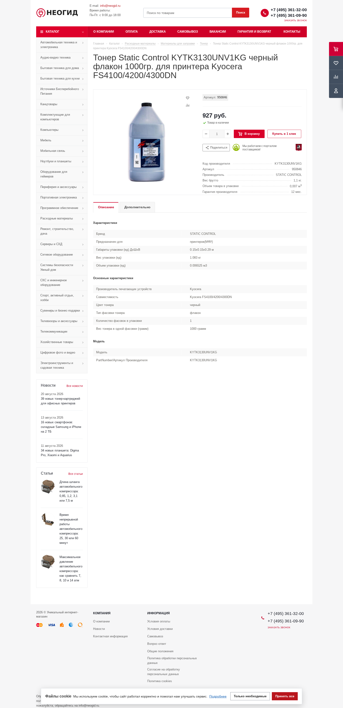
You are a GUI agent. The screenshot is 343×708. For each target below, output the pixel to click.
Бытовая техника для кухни (60, 78)
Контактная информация (110, 636)
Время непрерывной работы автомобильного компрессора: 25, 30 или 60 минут (71, 529)
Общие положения (160, 651)
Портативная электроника (58, 197)
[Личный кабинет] (336, 91)
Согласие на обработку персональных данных (163, 672)
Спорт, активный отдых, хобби (57, 298)
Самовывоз (187, 31)
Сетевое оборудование (56, 254)
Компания (101, 613)
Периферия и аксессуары (58, 187)
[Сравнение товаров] (336, 77)
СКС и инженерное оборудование (53, 282)
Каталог (52, 31)
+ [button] (227, 134)
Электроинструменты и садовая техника (56, 365)
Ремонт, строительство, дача (57, 231)
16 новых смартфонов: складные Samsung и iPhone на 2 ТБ (61, 426)
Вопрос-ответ (156, 644)
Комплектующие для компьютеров (55, 117)
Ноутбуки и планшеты (55, 161)
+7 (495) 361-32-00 (289, 9)
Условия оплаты (158, 621)
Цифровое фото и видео (57, 352)
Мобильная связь (52, 151)
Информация (158, 613)
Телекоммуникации (53, 331)
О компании (103, 31)
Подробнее (218, 696)
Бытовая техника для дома (59, 68)
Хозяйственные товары (56, 342)
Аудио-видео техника (55, 57)
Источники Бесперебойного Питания (59, 91)
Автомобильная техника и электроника (58, 45)
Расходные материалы (56, 218)
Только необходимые (250, 696)
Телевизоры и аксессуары (58, 321)
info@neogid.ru (110, 5)
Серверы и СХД (51, 244)
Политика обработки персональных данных (172, 660)
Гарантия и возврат (254, 31)
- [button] (206, 134)
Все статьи (75, 473)
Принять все (284, 696)
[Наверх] (337, 602)
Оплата (132, 31)
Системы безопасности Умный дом (56, 267)
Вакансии (218, 31)
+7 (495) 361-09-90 (289, 15)
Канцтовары (48, 104)
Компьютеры (49, 130)
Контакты (292, 31)
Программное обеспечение (59, 208)
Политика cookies (159, 681)
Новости (99, 629)
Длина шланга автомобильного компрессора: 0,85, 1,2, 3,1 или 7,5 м (71, 491)
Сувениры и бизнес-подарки (60, 310)
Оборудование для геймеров (53, 174)
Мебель (45, 140)
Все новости (74, 386)
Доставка (157, 31)
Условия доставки (160, 629)
